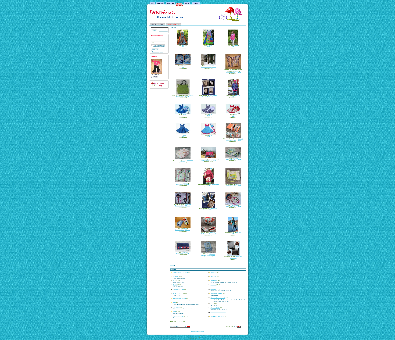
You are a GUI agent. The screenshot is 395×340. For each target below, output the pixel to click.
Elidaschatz (215, 159)
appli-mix (237, 95)
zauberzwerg (210, 65)
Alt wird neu (233, 258)
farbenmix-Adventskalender (218, 312)
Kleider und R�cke (178, 293)
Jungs (174, 311)
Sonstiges (213, 289)
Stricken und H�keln (216, 293)
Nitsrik (185, 228)
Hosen (174, 280)
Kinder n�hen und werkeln (218, 298)
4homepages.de (202, 338)
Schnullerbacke (214, 184)
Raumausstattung (208, 209)
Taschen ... (213, 284)
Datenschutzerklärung (197, 331)
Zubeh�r (182, 161)
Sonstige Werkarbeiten (208, 96)
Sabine (212, 303)
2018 (183, 46)
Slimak (236, 45)
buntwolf (236, 71)
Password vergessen (157, 51)
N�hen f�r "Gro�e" (178, 316)
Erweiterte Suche (163, 30)
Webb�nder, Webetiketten (208, 255)
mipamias (190, 95)
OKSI (184, 114)
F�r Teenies (176, 307)
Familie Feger (213, 95)
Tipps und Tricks (215, 308)
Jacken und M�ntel (178, 289)
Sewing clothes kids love (179, 298)
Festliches (213, 272)
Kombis (175, 284)
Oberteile (175, 276)
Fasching (213, 276)
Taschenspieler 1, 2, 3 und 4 (208, 67)
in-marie (184, 45)
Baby (174, 302)
